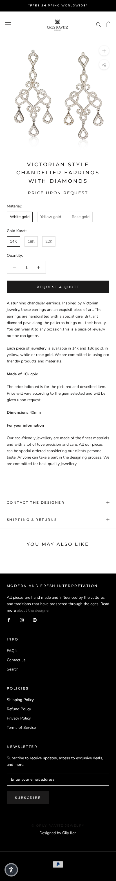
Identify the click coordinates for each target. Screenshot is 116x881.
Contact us (16, 660)
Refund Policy (19, 709)
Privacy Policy (19, 718)
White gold (20, 216)
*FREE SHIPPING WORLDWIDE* (58, 5)
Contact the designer (35, 502)
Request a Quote (58, 287)
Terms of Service (21, 727)
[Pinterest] (35, 620)
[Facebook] (9, 620)
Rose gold (81, 216)
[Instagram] (22, 620)
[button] (11, 870)
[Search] (98, 24)
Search (13, 669)
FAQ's (12, 650)
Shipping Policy (20, 699)
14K (13, 241)
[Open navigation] (8, 24)
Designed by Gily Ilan (58, 833)
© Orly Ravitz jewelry (58, 825)
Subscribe (28, 798)
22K (48, 241)
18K (31, 241)
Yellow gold (50, 216)
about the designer (33, 610)
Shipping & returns (32, 519)
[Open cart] (108, 24)
